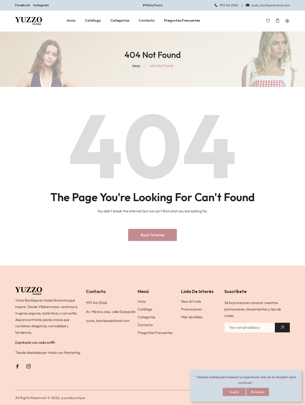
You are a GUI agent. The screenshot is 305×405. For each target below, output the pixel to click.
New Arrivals (191, 301)
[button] (277, 20)
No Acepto (257, 392)
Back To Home (152, 235)
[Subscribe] (282, 327)
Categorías (146, 317)
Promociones (191, 309)
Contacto (145, 325)
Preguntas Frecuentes (155, 332)
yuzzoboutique (73, 398)
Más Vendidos (192, 317)
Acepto (234, 392)
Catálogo (145, 309)
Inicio (136, 65)
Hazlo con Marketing (64, 352)
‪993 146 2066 (96, 302)
